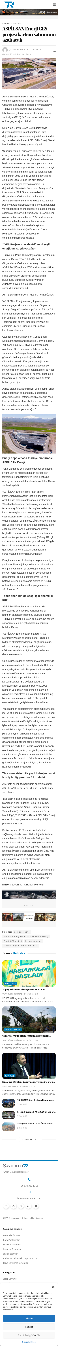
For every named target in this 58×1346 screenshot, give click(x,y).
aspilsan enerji (21, 932)
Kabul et (29, 1318)
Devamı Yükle (29, 1139)
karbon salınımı (33, 941)
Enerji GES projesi (13, 941)
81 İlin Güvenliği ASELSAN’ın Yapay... (36, 1112)
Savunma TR (21, 49)
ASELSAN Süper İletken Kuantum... (35, 1100)
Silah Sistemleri (10, 1253)
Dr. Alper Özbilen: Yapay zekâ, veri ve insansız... (29, 1082)
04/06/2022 (38, 49)
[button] (53, 1286)
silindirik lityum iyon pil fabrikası (20, 945)
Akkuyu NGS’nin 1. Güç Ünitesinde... (35, 1124)
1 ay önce (29, 994)
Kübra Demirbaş (15, 994)
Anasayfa (6, 23)
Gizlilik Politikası (29, 1342)
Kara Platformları (11, 1239)
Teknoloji (17, 23)
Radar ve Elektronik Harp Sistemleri (20, 1258)
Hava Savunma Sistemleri (15, 1262)
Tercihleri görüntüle (29, 1335)
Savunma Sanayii (13, 1029)
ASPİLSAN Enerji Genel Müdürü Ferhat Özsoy (26, 936)
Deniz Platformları (12, 1244)
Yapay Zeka (10, 983)
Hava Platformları (12, 1235)
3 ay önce (22, 1128)
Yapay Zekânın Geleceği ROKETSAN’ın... (24, 990)
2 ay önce (25, 1086)
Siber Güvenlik (10, 1278)
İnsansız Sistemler (12, 1249)
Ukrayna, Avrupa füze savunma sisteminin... (27, 1036)
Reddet (29, 1326)
